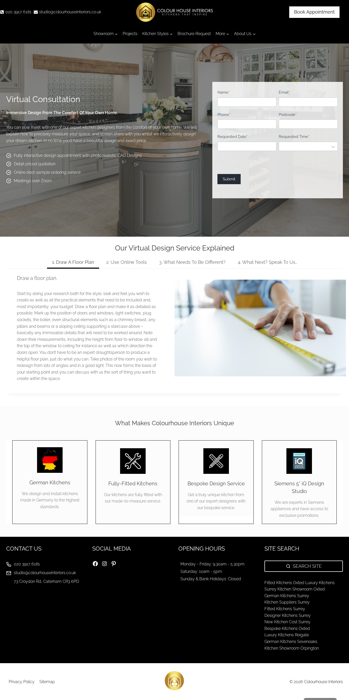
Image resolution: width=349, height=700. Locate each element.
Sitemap (47, 681)
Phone (223, 114)
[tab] (73, 263)
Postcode (288, 114)
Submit (229, 179)
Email (284, 92)
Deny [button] (316, 683)
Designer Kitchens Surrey (287, 615)
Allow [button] (275, 683)
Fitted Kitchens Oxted (284, 582)
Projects (130, 33)
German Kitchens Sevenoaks (290, 641)
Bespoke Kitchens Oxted (287, 628)
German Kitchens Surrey (286, 595)
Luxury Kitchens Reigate (286, 634)
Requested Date (232, 136)
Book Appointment (314, 12)
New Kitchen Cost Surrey (287, 621)
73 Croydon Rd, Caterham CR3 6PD (46, 581)
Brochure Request (194, 33)
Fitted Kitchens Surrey (284, 608)
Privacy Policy (21, 681)
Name (223, 92)
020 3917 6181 (27, 564)
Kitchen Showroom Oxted (301, 589)
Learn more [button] (265, 668)
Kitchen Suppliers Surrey (287, 602)
